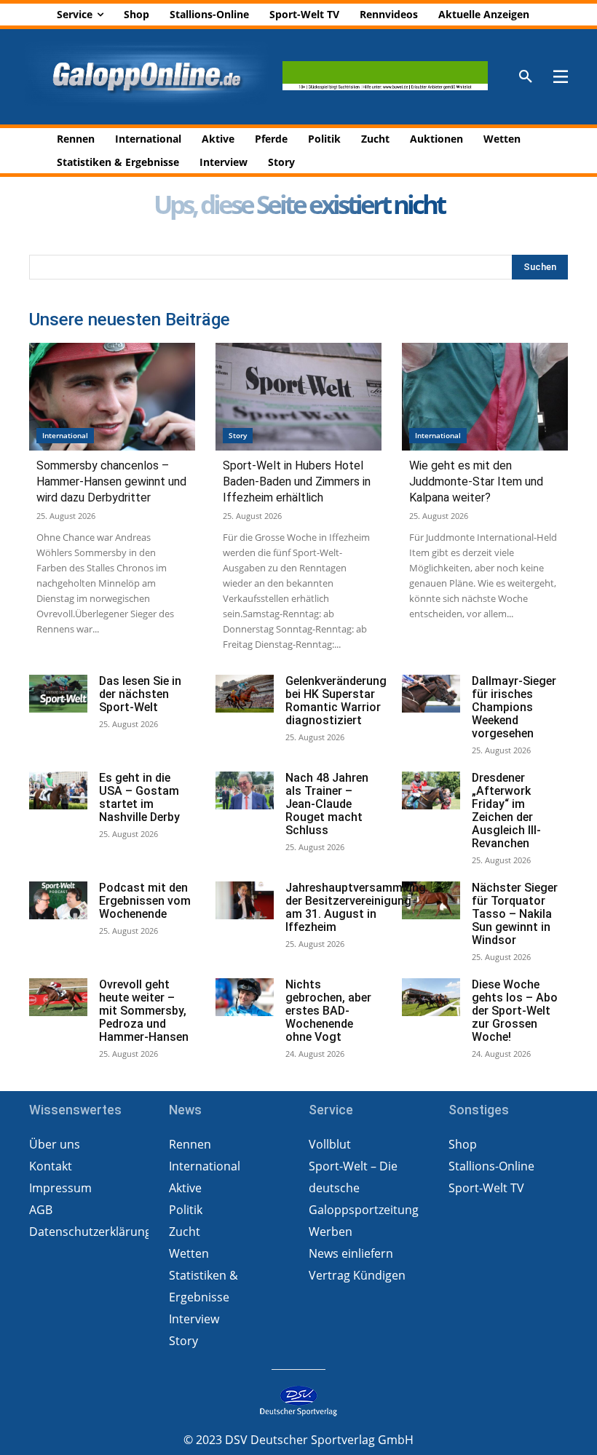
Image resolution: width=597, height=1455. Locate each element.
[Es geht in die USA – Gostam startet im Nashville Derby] (58, 790)
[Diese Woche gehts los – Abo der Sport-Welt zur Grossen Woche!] (431, 997)
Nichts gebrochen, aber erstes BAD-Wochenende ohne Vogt (328, 1011)
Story (238, 435)
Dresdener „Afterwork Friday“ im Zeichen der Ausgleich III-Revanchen (506, 810)
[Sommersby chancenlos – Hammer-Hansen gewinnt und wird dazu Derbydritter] (112, 397)
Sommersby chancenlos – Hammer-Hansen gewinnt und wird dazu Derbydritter (111, 481)
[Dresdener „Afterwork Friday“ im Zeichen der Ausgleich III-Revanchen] (431, 790)
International (65, 435)
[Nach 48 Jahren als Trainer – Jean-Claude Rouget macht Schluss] (245, 790)
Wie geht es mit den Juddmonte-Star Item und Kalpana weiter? (476, 481)
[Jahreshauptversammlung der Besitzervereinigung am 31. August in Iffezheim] (245, 900)
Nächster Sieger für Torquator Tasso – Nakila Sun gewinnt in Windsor (515, 914)
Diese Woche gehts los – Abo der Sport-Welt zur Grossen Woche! (515, 1011)
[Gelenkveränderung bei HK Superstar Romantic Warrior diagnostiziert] (245, 694)
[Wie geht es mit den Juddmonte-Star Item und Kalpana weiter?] (485, 397)
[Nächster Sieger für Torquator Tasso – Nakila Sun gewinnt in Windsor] (431, 900)
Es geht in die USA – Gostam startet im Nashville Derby (139, 797)
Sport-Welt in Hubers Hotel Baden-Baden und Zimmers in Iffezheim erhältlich (297, 481)
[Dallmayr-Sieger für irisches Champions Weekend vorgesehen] (431, 694)
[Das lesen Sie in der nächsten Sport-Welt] (58, 694)
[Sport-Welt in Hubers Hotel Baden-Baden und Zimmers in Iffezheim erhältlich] (298, 397)
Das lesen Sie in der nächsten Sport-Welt (140, 694)
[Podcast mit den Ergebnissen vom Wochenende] (58, 900)
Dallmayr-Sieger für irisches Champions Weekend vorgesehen (514, 707)
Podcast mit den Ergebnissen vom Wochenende (145, 901)
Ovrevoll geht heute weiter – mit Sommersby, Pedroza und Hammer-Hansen (144, 1011)
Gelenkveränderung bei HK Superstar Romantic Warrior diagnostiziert (336, 700)
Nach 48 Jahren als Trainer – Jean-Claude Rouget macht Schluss (326, 804)
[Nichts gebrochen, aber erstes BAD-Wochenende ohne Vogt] (245, 997)
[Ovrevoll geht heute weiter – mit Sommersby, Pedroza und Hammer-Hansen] (58, 997)
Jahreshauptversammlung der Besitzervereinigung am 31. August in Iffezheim (355, 907)
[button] (525, 77)
